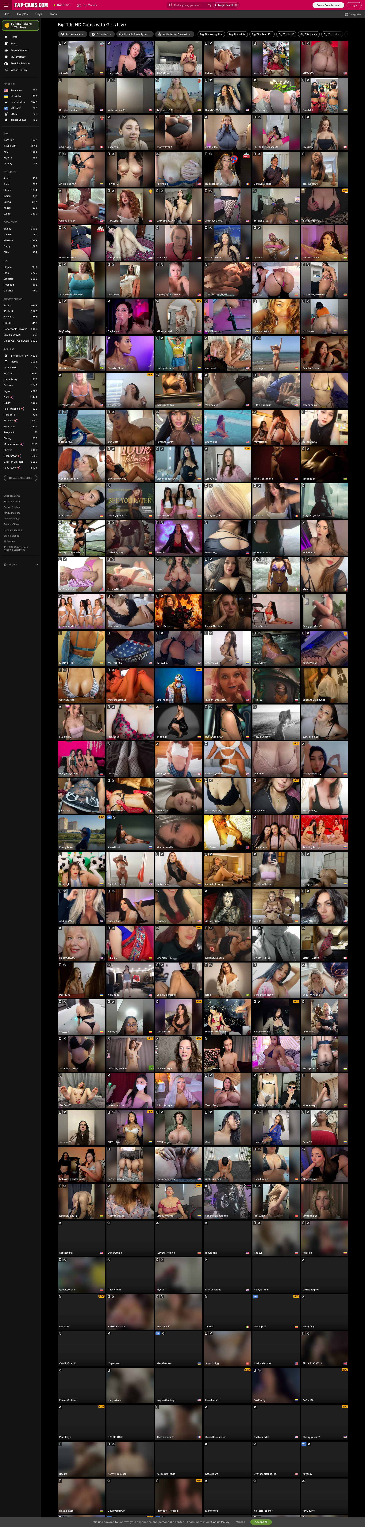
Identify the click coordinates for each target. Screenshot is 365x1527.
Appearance (73, 34)
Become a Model (13, 530)
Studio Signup (11, 535)
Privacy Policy (11, 518)
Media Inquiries (12, 513)
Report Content (12, 507)
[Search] (209, 5)
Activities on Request (175, 34)
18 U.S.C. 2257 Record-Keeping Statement (16, 548)
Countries (102, 34)
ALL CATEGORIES (22, 478)
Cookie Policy (220, 1522)
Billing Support (12, 501)
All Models (9, 541)
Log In (354, 5)
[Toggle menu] (6, 5)
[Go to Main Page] (31, 5)
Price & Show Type (135, 34)
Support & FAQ (12, 496)
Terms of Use (11, 524)
